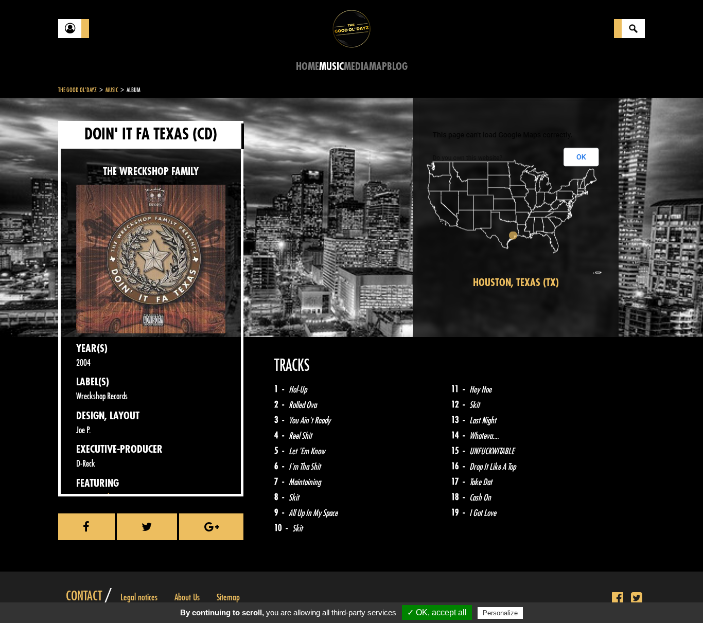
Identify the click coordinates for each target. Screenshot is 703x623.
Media (356, 66)
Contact (84, 596)
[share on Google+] (211, 526)
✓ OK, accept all (437, 612)
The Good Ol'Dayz (77, 90)
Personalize (500, 613)
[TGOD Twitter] (636, 598)
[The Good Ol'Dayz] (351, 28)
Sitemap (228, 597)
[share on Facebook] (86, 526)
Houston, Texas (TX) (516, 282)
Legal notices (138, 597)
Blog (397, 66)
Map (378, 66)
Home (307, 66)
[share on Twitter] (147, 526)
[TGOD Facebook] (617, 598)
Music (331, 66)
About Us (187, 597)
